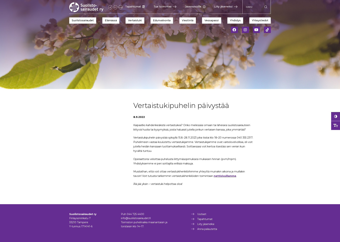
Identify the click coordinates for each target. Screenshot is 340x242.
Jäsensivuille (193, 6)
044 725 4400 (135, 214)
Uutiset (201, 214)
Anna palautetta (207, 229)
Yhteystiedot (260, 20)
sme (120, 7)
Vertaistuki (135, 20)
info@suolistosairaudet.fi (136, 218)
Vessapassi (212, 20)
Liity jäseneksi (223, 6)
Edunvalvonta (162, 20)
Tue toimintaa (162, 6)
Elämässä (111, 20)
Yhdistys (235, 20)
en (115, 7)
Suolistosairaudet (83, 20)
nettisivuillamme (225, 176)
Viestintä (187, 20)
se (110, 7)
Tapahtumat (133, 6)
